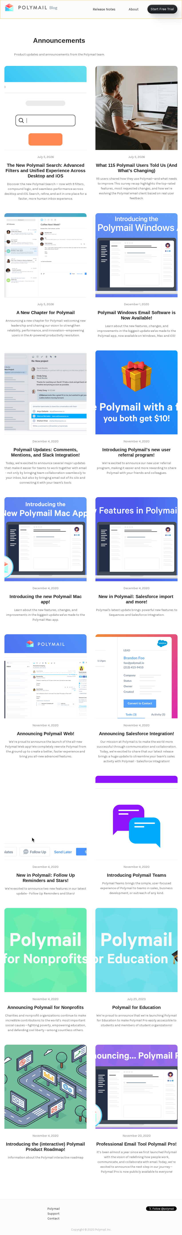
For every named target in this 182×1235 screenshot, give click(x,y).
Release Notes (104, 9)
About (133, 9)
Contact (53, 1218)
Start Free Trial (162, 9)
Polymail (53, 1209)
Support (53, 1213)
